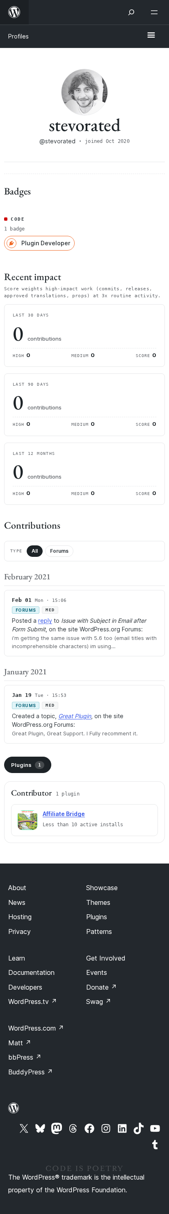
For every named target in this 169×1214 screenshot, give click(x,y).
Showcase (102, 888)
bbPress (24, 1057)
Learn (16, 958)
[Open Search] (131, 12)
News (16, 902)
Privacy (19, 931)
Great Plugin (74, 715)
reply (45, 620)
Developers (25, 987)
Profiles (18, 36)
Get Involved (106, 958)
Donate (101, 987)
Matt (19, 1043)
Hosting (20, 917)
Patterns (99, 931)
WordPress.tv (32, 1001)
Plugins (26, 765)
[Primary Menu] (150, 35)
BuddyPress (30, 1072)
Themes (98, 902)
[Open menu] (156, 12)
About (17, 888)
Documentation (31, 972)
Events (96, 972)
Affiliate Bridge (64, 813)
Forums (59, 551)
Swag (98, 1001)
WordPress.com (36, 1028)
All (35, 551)
